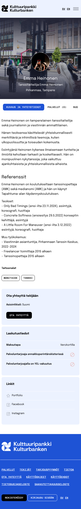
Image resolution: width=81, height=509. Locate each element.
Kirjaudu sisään (42, 497)
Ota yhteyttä (19, 315)
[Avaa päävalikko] (76, 9)
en (68, 9)
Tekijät (25, 469)
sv (63, 9)
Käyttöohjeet (36, 476)
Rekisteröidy (14, 497)
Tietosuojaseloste (16, 484)
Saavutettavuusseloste (52, 484)
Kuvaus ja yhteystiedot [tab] (23, 107)
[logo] (21, 8)
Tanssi (28, 278)
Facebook (18, 404)
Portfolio (17, 395)
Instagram (18, 413)
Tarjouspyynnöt (47, 469)
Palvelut (8, 469)
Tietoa (69, 469)
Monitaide (10, 278)
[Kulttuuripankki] (26, 458)
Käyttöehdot (60, 476)
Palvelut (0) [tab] (57, 107)
